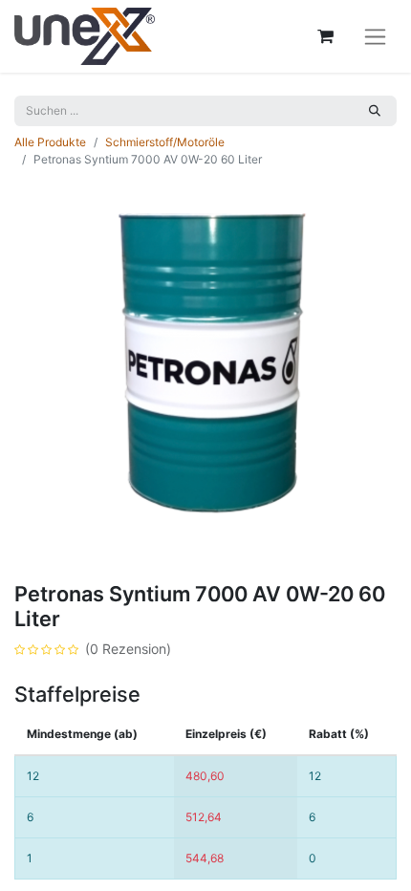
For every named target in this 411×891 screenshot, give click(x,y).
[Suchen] (375, 111)
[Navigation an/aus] (375, 36)
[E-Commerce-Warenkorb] (325, 36)
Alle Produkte (50, 142)
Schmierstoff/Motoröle (165, 142)
